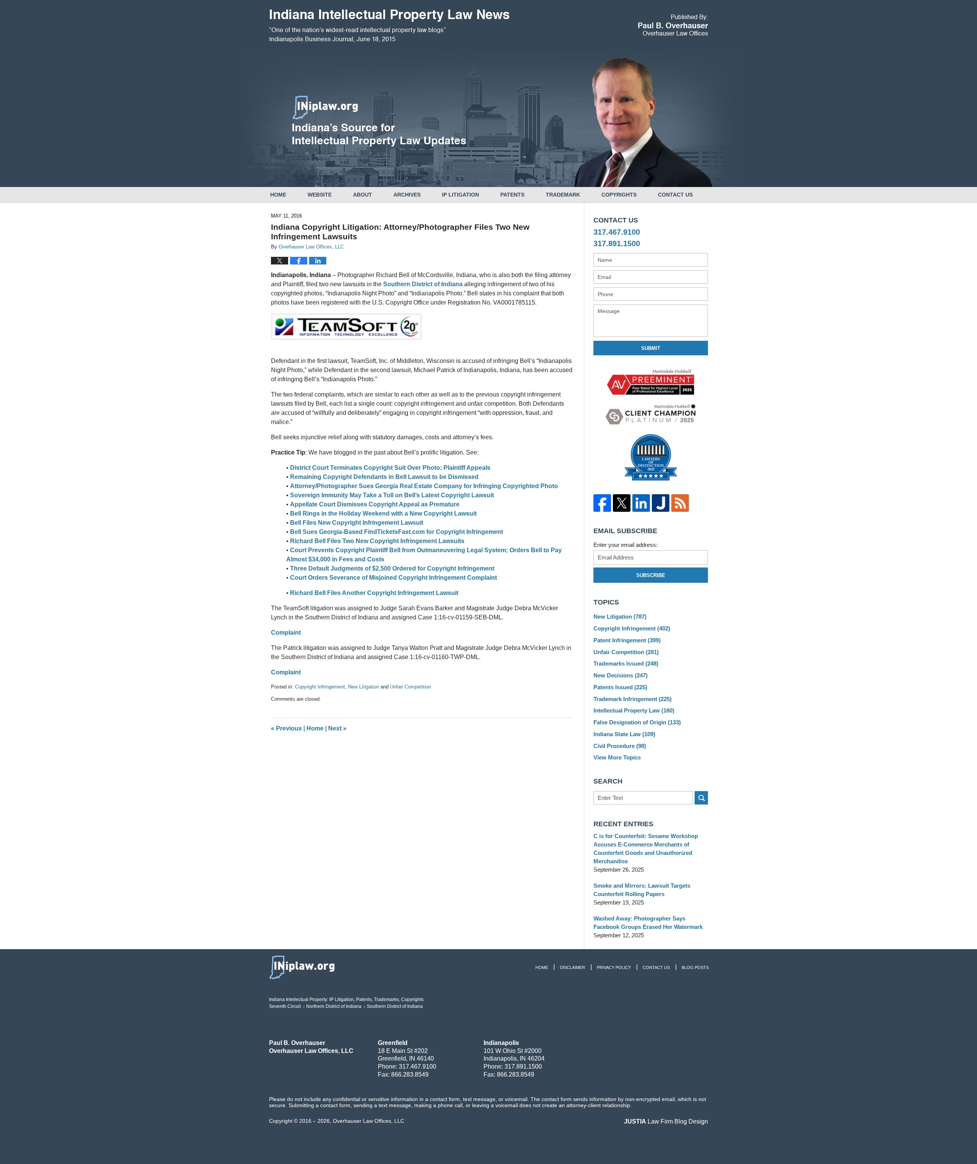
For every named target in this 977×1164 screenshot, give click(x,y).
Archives (407, 195)
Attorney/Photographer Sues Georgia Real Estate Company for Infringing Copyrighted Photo (424, 486)
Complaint (286, 632)
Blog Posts (695, 967)
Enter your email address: (625, 545)
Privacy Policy (614, 967)
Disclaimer (572, 967)
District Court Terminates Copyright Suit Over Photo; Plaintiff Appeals (390, 467)
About (362, 195)
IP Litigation (460, 195)
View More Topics (617, 757)
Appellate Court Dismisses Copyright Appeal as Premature (374, 504)
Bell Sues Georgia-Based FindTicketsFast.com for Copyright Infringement (396, 532)
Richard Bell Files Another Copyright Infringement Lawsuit (374, 593)
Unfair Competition (410, 687)
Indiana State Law (624, 734)
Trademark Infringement (632, 699)
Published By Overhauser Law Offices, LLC (673, 25)
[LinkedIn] (641, 503)
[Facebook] (602, 503)
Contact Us (675, 195)
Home (278, 195)
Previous (286, 728)
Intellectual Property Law (633, 710)
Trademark (563, 195)
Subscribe (650, 575)
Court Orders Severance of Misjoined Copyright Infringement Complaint (393, 577)
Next (337, 728)
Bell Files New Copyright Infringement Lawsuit (356, 522)
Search (701, 797)
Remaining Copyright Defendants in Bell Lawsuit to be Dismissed (384, 477)
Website (320, 195)
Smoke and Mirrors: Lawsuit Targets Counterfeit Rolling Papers (641, 889)
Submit (650, 348)
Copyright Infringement (320, 687)
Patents (512, 195)
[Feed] (680, 503)
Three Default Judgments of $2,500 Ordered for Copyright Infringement (392, 568)
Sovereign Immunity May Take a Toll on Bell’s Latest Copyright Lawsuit (392, 495)
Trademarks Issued (625, 663)
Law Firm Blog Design (666, 1121)
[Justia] (660, 503)
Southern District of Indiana (423, 284)
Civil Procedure (619, 746)
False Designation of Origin (637, 722)
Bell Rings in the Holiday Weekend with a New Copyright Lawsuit (383, 513)
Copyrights (619, 195)
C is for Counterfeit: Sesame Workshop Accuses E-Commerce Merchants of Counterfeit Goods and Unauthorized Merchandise (645, 848)
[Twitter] (621, 503)
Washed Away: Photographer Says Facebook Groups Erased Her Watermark (648, 922)
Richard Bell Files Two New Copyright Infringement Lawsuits (377, 541)
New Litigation (363, 687)
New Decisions (620, 675)
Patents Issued (620, 687)
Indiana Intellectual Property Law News (389, 26)
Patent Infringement (627, 640)
